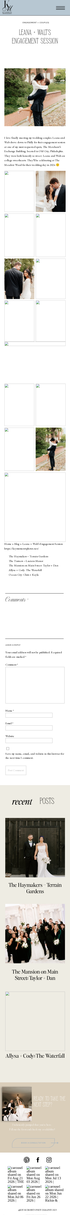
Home (7, 544)
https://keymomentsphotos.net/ (21, 548)
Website (9, 736)
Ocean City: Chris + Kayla (24, 574)
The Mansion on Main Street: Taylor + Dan (33, 565)
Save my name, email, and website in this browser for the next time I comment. (34, 756)
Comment (11, 665)
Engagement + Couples (36, 23)
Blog (16, 544)
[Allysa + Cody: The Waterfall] (35, 1021)
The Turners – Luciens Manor (26, 561)
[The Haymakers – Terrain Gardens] (35, 847)
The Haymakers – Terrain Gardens (28, 556)
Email (9, 723)
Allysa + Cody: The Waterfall (25, 570)
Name (9, 710)
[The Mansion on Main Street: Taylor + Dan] (35, 933)
